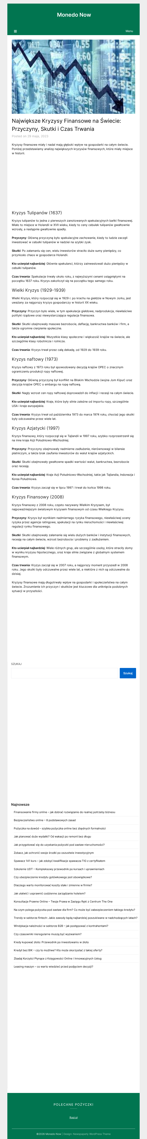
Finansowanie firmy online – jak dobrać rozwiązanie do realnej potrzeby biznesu (64, 812)
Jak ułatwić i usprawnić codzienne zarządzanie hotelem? (50, 893)
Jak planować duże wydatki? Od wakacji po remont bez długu (52, 836)
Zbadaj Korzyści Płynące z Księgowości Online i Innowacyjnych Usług (57, 958)
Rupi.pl (74, 1117)
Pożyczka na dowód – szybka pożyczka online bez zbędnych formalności (60, 828)
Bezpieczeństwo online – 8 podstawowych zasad (45, 820)
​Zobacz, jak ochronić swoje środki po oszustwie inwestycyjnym (54, 852)
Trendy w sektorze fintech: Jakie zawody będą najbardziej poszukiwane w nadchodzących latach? (75, 918)
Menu (129, 31)
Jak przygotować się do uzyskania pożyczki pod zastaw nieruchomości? (59, 844)
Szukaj (16, 664)
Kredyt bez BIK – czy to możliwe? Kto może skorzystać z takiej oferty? (58, 950)
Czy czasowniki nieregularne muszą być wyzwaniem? (48, 934)
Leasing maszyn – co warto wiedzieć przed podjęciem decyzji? (53, 966)
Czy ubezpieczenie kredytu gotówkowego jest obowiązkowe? (53, 877)
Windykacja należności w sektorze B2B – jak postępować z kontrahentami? (61, 926)
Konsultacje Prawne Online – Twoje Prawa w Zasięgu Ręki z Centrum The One (63, 901)
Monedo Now (74, 14)
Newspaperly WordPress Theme (92, 1133)
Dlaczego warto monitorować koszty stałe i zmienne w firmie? (53, 885)
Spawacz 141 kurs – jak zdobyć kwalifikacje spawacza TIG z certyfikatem (59, 861)
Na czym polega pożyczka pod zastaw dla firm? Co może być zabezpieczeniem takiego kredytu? (74, 909)
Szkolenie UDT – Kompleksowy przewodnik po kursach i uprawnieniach (59, 869)
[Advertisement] (73, 185)
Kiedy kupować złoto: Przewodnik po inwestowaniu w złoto (51, 942)
